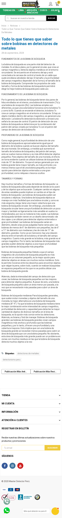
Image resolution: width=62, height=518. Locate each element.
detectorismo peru (11, 359)
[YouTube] (20, 466)
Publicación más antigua (17, 371)
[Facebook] (5, 466)
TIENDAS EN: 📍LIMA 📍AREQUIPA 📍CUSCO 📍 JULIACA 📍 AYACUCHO (31, 11)
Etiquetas (9, 353)
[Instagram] (12, 466)
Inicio (4, 25)
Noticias (14, 25)
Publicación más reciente (46, 371)
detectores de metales (28, 353)
